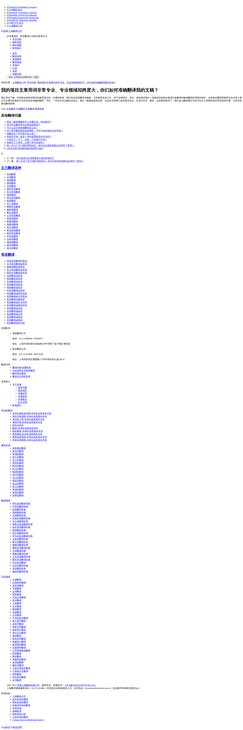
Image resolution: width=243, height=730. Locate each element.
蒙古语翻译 (12, 212)
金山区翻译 (18, 483)
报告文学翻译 (19, 627)
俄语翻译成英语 (14, 287)
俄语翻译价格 (19, 512)
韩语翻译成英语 (14, 284)
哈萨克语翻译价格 (21, 527)
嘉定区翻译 (18, 480)
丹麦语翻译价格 (20, 506)
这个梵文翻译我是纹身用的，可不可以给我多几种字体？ (35, 131)
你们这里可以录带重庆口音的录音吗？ (35, 158)
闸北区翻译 (18, 466)
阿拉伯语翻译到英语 (17, 261)
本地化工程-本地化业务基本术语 (28, 419)
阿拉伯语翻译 (13, 198)
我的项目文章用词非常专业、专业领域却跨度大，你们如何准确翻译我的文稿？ (76, 82)
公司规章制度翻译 (21, 650)
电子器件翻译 (19, 621)
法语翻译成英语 (14, 276)
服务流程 (16, 42)
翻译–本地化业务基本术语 (25, 428)
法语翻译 (11, 186)
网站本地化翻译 (20, 702)
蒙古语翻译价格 (20, 542)
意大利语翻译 (13, 192)
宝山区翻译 (18, 477)
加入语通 (22, 402)
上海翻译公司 (19, 82)
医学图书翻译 (19, 644)
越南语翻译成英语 (16, 267)
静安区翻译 (18, 451)
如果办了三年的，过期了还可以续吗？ (26, 142)
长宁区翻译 (18, 460)
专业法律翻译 (19, 597)
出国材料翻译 (19, 582)
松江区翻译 (18, 486)
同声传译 (16, 708)
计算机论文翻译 (20, 671)
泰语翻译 (11, 201)
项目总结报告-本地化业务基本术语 (29, 416)
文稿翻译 (20, 109)
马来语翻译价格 (20, 539)
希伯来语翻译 (13, 230)
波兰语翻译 (12, 248)
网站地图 (16, 45)
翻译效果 (39, 109)
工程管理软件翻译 (21, 668)
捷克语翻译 (12, 245)
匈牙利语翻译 (13, 233)
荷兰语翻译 (12, 227)
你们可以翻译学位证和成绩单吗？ (23, 125)
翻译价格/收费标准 (21, 367)
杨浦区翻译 (18, 472)
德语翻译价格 (19, 509)
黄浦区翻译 (18, 454)
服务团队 (22, 390)
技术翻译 (16, 600)
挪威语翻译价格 (20, 545)
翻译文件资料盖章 (21, 376)
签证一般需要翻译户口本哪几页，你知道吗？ (29, 122)
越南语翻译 (12, 209)
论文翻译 (16, 606)
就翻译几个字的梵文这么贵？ (21, 133)
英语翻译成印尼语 (16, 323)
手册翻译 (16, 588)
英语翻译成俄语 (14, 320)
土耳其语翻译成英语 (17, 264)
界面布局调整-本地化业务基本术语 (29, 440)
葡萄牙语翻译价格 (21, 548)
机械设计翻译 (19, 641)
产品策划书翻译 (20, 618)
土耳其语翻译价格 (21, 556)
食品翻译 (16, 636)
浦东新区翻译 (19, 448)
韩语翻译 (11, 180)
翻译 (6, 410)
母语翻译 (16, 59)
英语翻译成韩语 (14, 317)
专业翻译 (10, 109)
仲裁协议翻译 (19, 659)
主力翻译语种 (11, 168)
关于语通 (16, 384)
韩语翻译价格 (19, 530)
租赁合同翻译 (19, 638)
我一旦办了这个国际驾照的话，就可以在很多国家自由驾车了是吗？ (40, 145)
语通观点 (22, 399)
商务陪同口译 (19, 714)
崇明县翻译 (18, 495)
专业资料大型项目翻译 (23, 370)
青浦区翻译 (18, 489)
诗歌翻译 (16, 674)
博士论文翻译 (19, 633)
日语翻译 (11, 177)
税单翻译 (16, 653)
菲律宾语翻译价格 (21, 518)
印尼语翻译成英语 (16, 290)
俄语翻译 (11, 195)
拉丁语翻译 (12, 204)
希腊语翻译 (12, 221)
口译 (14, 68)
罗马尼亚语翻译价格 (22, 536)
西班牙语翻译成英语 (17, 273)
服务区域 (5, 445)
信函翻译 (16, 612)
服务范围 (22, 387)
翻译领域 (16, 62)
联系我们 (16, 48)
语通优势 (22, 393)
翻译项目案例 (19, 373)
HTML (88, 685)
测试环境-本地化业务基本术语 (27, 422)
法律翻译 (16, 579)
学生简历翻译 (19, 677)
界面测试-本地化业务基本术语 (27, 434)
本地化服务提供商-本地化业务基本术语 (31, 413)
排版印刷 (16, 74)
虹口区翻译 (18, 469)
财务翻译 (16, 594)
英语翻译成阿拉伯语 (17, 293)
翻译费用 (5, 500)
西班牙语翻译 (13, 189)
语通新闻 (22, 396)
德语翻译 (11, 183)
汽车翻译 (16, 615)
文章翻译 (30, 109)
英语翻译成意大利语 (17, 302)
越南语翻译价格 (20, 571)
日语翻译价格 (19, 551)
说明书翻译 (18, 585)
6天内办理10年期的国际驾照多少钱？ (25, 148)
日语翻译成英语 (14, 281)
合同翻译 (16, 591)
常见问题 (16, 39)
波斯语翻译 (12, 218)
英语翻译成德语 (14, 311)
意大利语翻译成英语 (17, 270)
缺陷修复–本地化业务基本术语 (27, 431)
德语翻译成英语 (14, 278)
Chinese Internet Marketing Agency (28, 720)
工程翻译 (16, 603)
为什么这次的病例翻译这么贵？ (22, 128)
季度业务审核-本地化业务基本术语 (29, 437)
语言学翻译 (18, 624)
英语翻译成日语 (14, 314)
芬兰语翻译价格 (20, 521)
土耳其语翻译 (13, 215)
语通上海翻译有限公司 (28, 685)
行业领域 (5, 576)
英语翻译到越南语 (16, 299)
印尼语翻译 (12, 236)
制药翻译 (16, 656)
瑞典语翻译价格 (20, 554)
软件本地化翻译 (20, 699)
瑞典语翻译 (12, 224)
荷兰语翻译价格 (20, 533)
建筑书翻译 (18, 665)
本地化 (15, 65)
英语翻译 (11, 174)
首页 (14, 53)
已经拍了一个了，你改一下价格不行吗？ (27, 139)
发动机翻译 (18, 662)
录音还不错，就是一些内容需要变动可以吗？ (29, 136)
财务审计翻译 (19, 630)
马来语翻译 (12, 239)
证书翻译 (16, 680)
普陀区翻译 (18, 463)
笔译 (14, 71)
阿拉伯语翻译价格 (21, 503)
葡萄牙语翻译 (13, 206)
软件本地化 (18, 425)
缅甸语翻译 (12, 242)
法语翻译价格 (19, 515)
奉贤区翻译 (18, 492)
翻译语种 (16, 56)
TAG (93, 685)
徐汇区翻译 (18, 457)
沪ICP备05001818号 (74, 685)
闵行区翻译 (18, 474)
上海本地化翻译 (20, 717)
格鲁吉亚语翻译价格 (22, 524)
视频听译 (16, 711)
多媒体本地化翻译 (21, 705)
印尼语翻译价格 (20, 565)
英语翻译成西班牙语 (17, 305)
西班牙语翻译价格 (21, 559)
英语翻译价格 (19, 568)
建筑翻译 (16, 609)
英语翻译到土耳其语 (17, 296)
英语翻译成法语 (14, 308)
